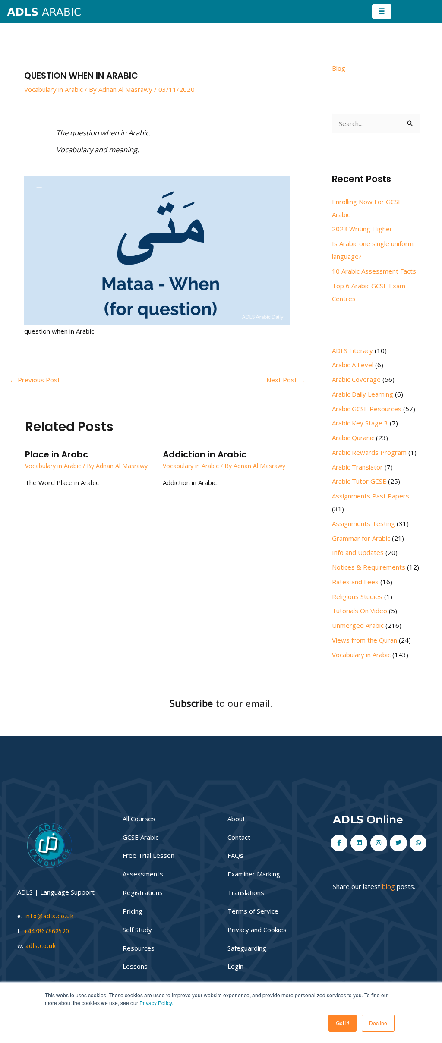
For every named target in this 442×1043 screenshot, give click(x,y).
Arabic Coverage (356, 379)
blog (388, 886)
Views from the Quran (364, 640)
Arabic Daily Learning (362, 394)
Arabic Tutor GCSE (359, 481)
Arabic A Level (352, 364)
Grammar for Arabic (361, 538)
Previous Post (34, 379)
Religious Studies (357, 596)
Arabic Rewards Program (369, 452)
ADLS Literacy (352, 350)
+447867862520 (46, 931)
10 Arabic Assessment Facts (374, 271)
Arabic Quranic (353, 437)
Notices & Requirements (368, 567)
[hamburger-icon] (381, 11)
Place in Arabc (56, 454)
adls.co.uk (41, 946)
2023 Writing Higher (362, 228)
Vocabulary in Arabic (53, 89)
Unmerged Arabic (358, 625)
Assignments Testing (363, 523)
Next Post (285, 379)
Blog (338, 68)
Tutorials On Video (359, 610)
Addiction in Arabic (204, 454)
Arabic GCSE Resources (366, 408)
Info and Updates (358, 552)
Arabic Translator (357, 467)
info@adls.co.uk (49, 916)
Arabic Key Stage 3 (360, 423)
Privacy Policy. (156, 1002)
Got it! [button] (342, 1023)
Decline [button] (378, 1023)
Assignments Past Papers (370, 496)
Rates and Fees (355, 581)
